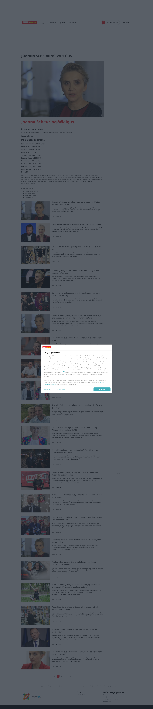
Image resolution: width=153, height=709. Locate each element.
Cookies (54, 384)
